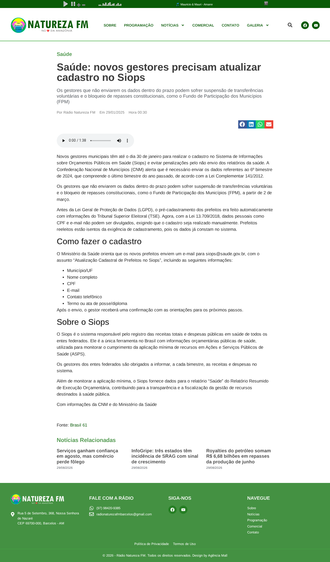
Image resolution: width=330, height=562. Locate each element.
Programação (138, 25)
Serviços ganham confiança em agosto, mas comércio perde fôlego (87, 456)
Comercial (203, 25)
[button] (242, 124)
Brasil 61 (78, 425)
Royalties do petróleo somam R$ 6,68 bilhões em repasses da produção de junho (238, 456)
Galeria (255, 25)
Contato (230, 25)
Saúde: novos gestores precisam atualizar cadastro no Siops (159, 72)
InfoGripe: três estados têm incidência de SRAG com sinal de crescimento (164, 456)
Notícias (169, 25)
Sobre (110, 25)
